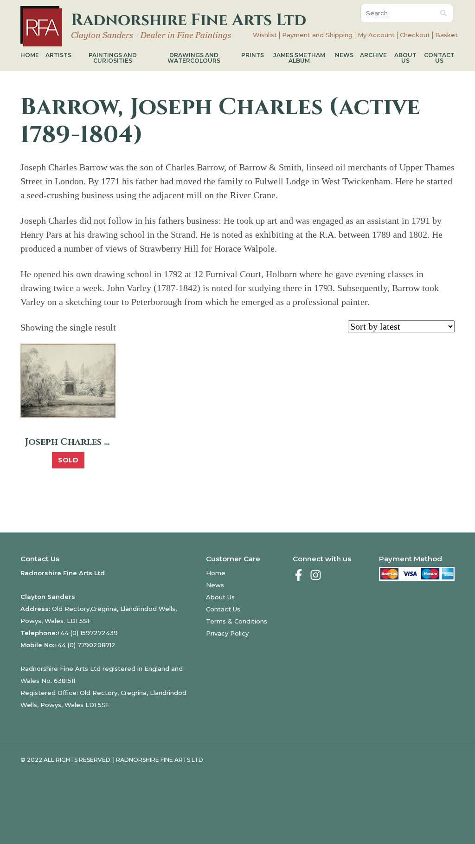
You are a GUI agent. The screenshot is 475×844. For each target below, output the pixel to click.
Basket (446, 35)
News (344, 55)
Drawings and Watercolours (193, 58)
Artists (58, 55)
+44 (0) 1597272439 (87, 632)
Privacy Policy (227, 633)
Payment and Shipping (317, 35)
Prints (252, 55)
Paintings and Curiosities (113, 58)
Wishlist (265, 35)
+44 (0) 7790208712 (85, 645)
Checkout (415, 35)
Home (29, 55)
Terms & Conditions (236, 621)
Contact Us (439, 58)
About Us (405, 58)
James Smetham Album (299, 58)
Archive (373, 55)
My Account (376, 35)
